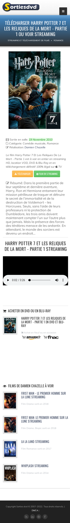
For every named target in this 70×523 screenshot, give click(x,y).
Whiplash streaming (34, 465)
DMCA (35, 510)
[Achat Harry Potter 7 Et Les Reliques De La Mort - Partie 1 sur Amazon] (31, 337)
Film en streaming (48, 173)
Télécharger (24, 173)
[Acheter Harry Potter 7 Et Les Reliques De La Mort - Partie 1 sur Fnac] (51, 337)
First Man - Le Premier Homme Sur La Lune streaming (43, 395)
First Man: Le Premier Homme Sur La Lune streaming (44, 419)
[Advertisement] (35, 295)
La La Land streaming (35, 441)
